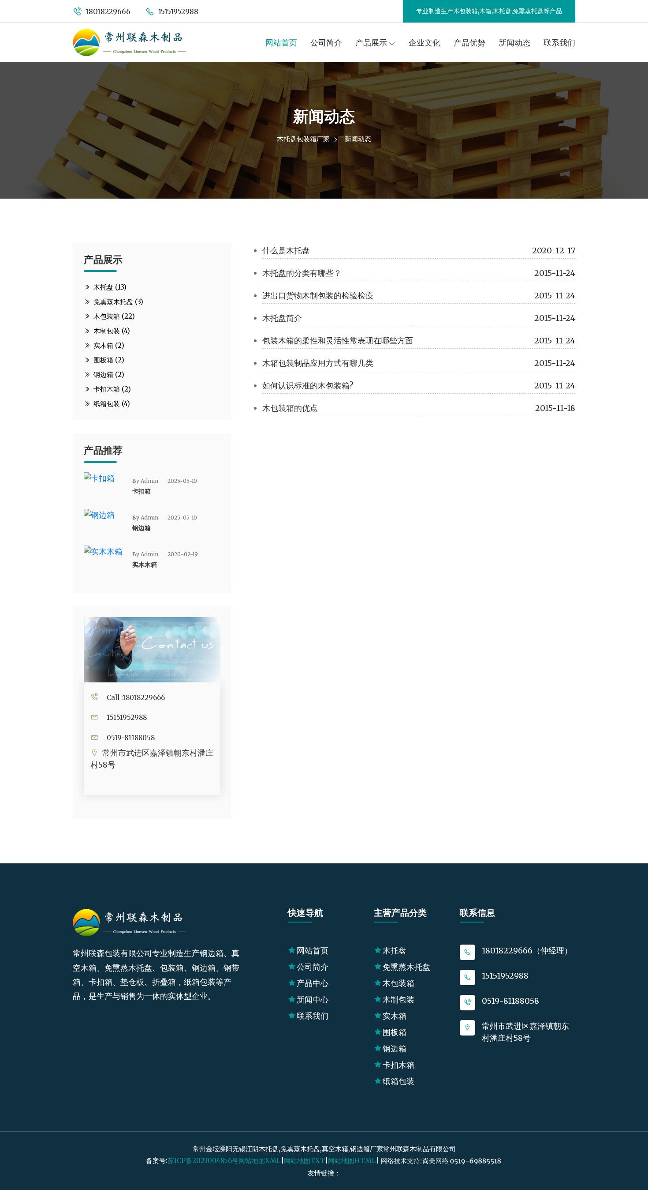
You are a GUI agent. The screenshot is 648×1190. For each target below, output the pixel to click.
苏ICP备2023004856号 (203, 1160)
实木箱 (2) (108, 345)
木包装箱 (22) (113, 316)
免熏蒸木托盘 (406, 967)
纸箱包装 (398, 1081)
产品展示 (372, 43)
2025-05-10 (182, 481)
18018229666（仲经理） (527, 950)
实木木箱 (144, 565)
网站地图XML (259, 1160)
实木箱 (394, 1016)
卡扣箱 (141, 491)
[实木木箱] (103, 551)
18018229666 (107, 11)
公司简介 (326, 43)
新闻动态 (514, 43)
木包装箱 (398, 983)
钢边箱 (141, 528)
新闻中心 (312, 999)
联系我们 (559, 43)
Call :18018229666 (136, 697)
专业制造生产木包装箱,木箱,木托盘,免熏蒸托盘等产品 (489, 11)
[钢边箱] (99, 514)
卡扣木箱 (398, 1065)
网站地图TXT (304, 1160)
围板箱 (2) (108, 360)
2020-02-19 (183, 554)
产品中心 (312, 983)
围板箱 (394, 1032)
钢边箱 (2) (108, 374)
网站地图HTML (352, 1160)
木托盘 (394, 950)
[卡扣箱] (99, 478)
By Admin (145, 481)
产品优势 (469, 43)
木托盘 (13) (109, 287)
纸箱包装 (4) (111, 403)
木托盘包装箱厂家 (303, 139)
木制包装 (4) (111, 331)
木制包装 (398, 999)
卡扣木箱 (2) (111, 389)
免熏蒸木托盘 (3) (117, 302)
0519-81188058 (131, 738)
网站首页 (281, 43)
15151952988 (177, 11)
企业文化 (424, 43)
